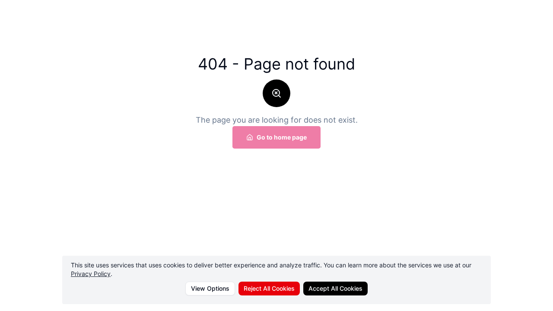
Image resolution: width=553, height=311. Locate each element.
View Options (210, 288)
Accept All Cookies (335, 288)
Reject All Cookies (269, 288)
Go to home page (282, 137)
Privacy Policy (91, 273)
